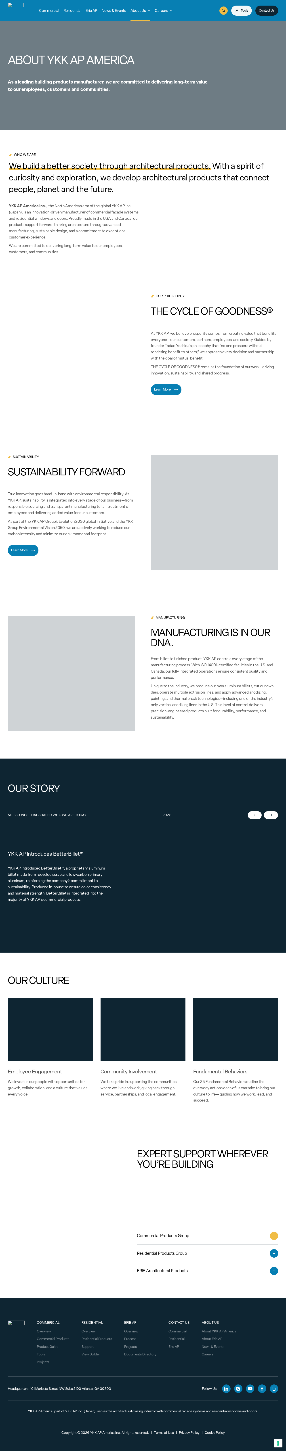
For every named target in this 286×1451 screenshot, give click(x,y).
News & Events (213, 1346)
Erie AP (173, 1346)
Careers (207, 1354)
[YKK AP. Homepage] (16, 11)
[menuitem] (49, 10)
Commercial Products (53, 1338)
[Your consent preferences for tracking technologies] (278, 1443)
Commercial (177, 1331)
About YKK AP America (219, 1331)
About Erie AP (212, 1338)
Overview (44, 1331)
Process (130, 1338)
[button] (49, 10)
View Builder (91, 1354)
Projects (43, 1362)
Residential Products (97, 1338)
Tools (41, 1354)
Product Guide (47, 1346)
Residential (176, 1338)
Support (88, 1346)
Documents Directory (140, 1354)
